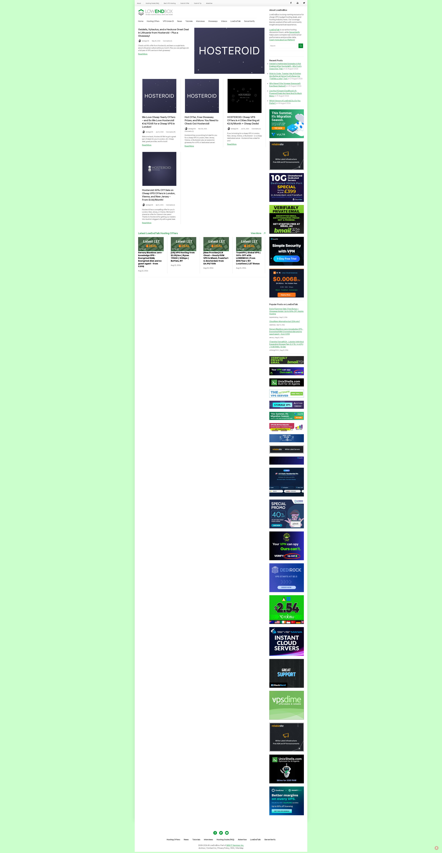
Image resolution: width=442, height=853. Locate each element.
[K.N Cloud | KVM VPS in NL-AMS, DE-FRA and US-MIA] (286, 297)
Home (140, 21)
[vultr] (286, 137)
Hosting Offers (153, 21)
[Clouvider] (286, 201)
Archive (202, 848)
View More (256, 233)
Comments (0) (167, 41)
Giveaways (213, 21)
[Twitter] (304, 3)
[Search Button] (300, 46)
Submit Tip (197, 3)
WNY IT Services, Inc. (235, 845)
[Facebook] (291, 3)
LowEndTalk (236, 21)
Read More (142, 54)
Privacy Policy (223, 848)
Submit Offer (184, 3)
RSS (233, 848)
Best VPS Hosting (170, 3)
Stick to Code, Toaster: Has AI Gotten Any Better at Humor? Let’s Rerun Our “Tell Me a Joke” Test (285, 76)
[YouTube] (297, 3)
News (179, 21)
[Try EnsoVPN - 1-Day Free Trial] (286, 265)
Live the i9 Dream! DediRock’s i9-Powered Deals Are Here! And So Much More (285, 93)
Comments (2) (170, 205)
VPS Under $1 (168, 21)
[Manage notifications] (436, 848)
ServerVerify (249, 21)
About (139, 3)
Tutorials (189, 21)
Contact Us (211, 848)
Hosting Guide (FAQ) (152, 3)
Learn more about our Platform (282, 40)
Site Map (239, 848)
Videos (224, 21)
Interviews (200, 21)
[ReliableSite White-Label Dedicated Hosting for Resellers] (286, 169)
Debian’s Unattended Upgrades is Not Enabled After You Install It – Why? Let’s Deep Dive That (285, 66)
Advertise (209, 3)
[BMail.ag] (286, 233)
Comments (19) (170, 132)
